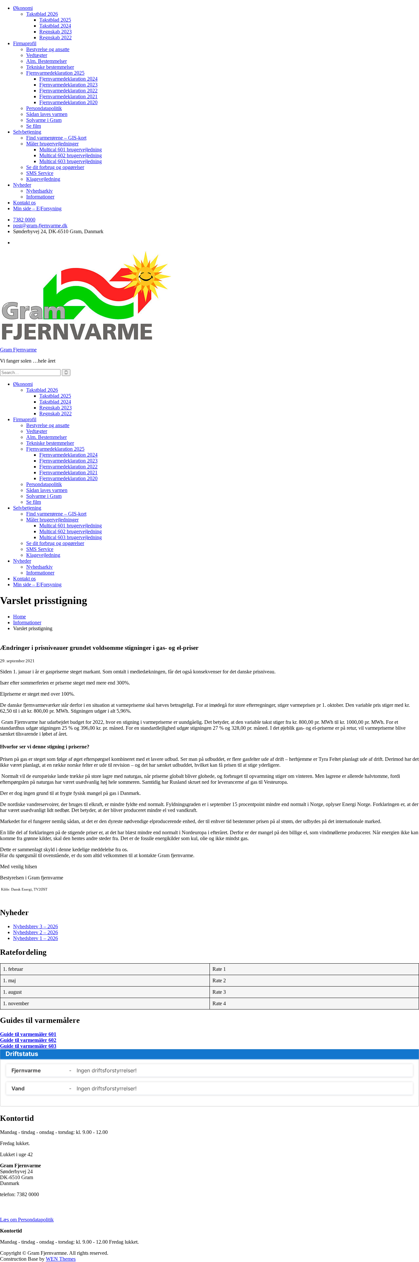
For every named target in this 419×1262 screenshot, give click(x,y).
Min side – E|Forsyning (37, 208)
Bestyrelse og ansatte (47, 49)
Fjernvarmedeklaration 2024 (68, 79)
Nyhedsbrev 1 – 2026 (35, 938)
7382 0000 (24, 219)
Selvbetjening (27, 132)
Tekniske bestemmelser (50, 67)
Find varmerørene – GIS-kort (56, 138)
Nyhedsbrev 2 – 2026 (35, 932)
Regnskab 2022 (55, 37)
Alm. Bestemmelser (46, 61)
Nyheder (22, 185)
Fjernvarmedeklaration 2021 (68, 96)
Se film (33, 126)
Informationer (40, 196)
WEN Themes (61, 1259)
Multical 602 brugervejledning (70, 155)
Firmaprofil (24, 43)
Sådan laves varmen (46, 114)
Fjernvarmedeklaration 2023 (68, 84)
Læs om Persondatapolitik (27, 1219)
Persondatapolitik (44, 108)
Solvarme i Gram (44, 120)
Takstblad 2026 (42, 14)
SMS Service (39, 173)
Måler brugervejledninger (52, 143)
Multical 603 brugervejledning (70, 161)
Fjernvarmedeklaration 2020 (68, 102)
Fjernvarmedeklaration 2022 (68, 90)
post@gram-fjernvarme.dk (40, 225)
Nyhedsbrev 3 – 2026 (35, 926)
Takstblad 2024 (55, 25)
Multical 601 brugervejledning (70, 149)
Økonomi (23, 8)
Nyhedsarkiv (39, 191)
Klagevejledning (43, 179)
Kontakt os (24, 202)
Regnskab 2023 (55, 31)
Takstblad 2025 (55, 20)
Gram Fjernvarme (18, 349)
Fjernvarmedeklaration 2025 (55, 73)
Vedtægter (36, 55)
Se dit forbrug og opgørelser (55, 167)
